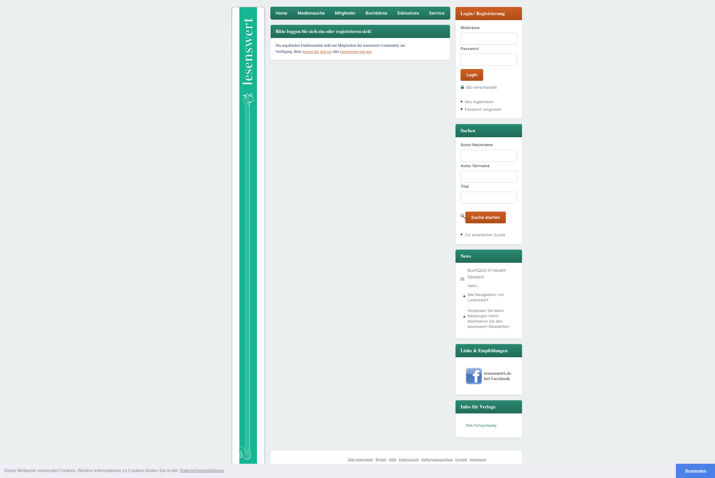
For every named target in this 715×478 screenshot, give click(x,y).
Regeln (381, 459)
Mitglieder (345, 13)
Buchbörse (376, 13)
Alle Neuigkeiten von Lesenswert (486, 297)
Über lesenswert (360, 459)
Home (281, 13)
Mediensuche (311, 13)
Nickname (470, 27)
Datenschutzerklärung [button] (202, 470)
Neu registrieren (479, 102)
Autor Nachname (477, 144)
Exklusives (408, 13)
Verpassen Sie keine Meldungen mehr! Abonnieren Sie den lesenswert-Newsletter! (488, 318)
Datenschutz (409, 459)
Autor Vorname (475, 165)
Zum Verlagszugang (481, 425)
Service (437, 13)
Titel (465, 186)
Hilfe (392, 459)
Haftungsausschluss (437, 459)
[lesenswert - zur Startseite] (248, 67)
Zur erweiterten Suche (485, 235)
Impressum (478, 459)
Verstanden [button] (695, 470)
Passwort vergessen (483, 109)
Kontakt (461, 459)
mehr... (474, 285)
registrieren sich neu (355, 51)
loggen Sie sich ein (317, 51)
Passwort (470, 48)
